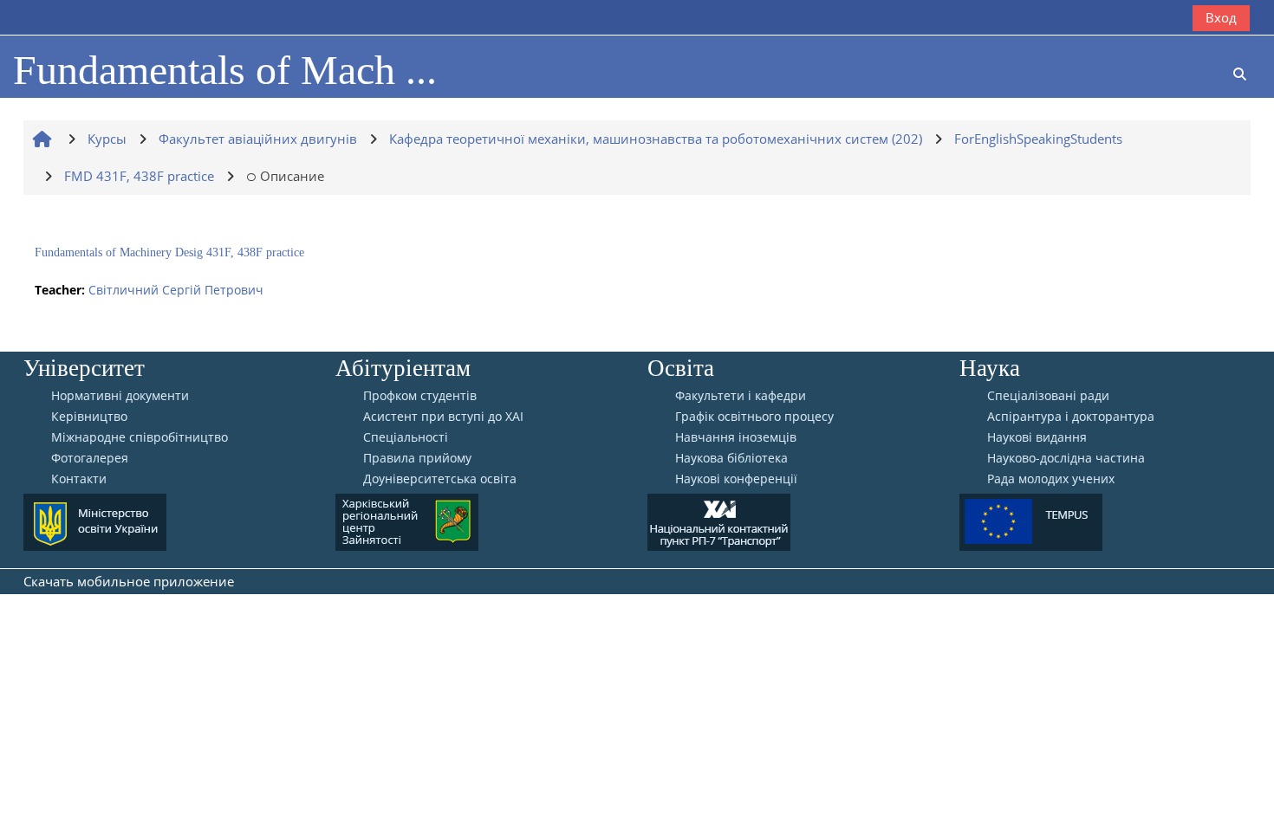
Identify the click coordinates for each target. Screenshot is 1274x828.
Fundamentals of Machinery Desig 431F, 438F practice (169, 252)
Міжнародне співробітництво (139, 437)
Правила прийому (417, 458)
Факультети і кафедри (740, 396)
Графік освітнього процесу (754, 417)
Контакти (79, 479)
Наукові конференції (736, 479)
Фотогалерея (89, 458)
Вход (1221, 17)
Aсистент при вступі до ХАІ (443, 417)
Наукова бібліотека (731, 458)
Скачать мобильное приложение (128, 581)
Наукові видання (1037, 437)
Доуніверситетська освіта (440, 479)
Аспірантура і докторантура (1070, 417)
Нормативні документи (120, 396)
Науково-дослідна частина (1066, 458)
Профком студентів (420, 396)
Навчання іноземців (735, 437)
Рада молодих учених (1051, 479)
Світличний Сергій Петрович (175, 289)
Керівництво (89, 417)
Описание (292, 175)
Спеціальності (405, 437)
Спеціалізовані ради (1048, 396)
